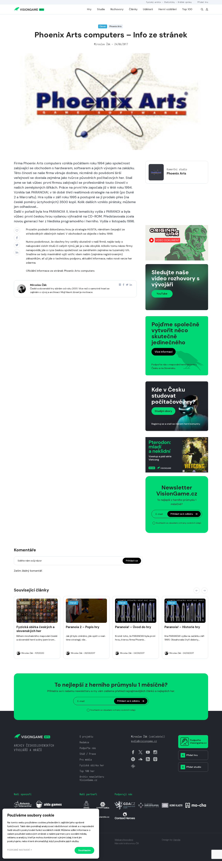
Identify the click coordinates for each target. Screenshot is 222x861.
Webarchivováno (124, 839)
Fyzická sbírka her (92, 765)
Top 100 (187, 9)
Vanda (176, 839)
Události (148, 9)
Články (133, 9)
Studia (101, 9)
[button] (197, 591)
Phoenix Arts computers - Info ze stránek (50, 18)
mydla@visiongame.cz (144, 741)
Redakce (84, 742)
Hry (89, 9)
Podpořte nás (88, 748)
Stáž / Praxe (88, 754)
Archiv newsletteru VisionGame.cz (92, 778)
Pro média (86, 759)
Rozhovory (117, 9)
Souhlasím (84, 850)
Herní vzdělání (167, 9)
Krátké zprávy (185, 2)
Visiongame (19, 18)
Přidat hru (203, 2)
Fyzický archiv (153, 2)
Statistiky (169, 2)
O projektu (86, 736)
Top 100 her (87, 771)
